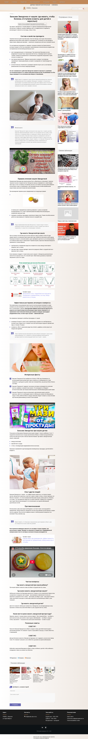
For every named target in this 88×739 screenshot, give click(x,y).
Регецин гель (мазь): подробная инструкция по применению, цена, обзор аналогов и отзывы (49, 678)
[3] (83, 9)
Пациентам (24, 2)
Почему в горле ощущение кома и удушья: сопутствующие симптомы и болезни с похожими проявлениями (68, 93)
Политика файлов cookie (73, 720)
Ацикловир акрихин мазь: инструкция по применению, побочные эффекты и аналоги (26, 677)
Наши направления (35, 2)
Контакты (62, 2)
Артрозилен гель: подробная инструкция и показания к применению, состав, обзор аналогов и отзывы (37, 295)
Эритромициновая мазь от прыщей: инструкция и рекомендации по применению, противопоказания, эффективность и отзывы (15, 679)
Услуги (54, 2)
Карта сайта (70, 716)
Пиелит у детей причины (64, 110)
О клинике (14, 2)
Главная (6, 2)
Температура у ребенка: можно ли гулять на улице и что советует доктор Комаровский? (67, 238)
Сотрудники (46, 2)
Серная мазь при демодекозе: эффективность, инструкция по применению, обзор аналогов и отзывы (38, 540)
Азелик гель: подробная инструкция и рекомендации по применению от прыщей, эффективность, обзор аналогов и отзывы (38, 678)
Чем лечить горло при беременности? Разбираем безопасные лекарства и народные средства (68, 169)
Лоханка (60, 143)
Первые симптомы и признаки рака (67, 221)
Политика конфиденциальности (75, 718)
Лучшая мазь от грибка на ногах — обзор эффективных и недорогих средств (67, 56)
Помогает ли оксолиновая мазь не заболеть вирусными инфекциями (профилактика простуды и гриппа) (67, 75)
